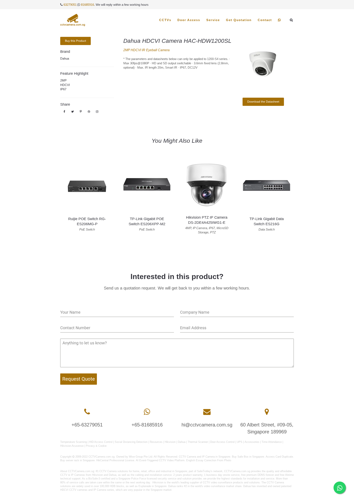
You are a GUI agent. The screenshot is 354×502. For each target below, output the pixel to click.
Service (213, 20)
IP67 (63, 89)
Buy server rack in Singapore (77, 460)
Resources (156, 441)
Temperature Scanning (73, 441)
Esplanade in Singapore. (152, 486)
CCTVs (165, 20)
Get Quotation (239, 20)
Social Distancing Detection (131, 441)
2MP (63, 80)
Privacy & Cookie (96, 445)
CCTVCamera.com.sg (81, 471)
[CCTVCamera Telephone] (87, 412)
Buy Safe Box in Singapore (248, 456)
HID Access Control (100, 441)
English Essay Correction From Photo (208, 460)
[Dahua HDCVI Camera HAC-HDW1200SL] (263, 64)
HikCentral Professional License (115, 460)
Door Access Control (222, 441)
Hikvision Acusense (72, 445)
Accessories (252, 441)
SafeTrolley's (204, 471)
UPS (239, 441)
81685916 (87, 4)
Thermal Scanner (198, 441)
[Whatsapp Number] (147, 412)
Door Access (188, 20)
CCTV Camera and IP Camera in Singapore (204, 456)
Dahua (64, 58)
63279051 (70, 4)
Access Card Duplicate (279, 456)
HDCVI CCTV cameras (73, 489)
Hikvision (170, 441)
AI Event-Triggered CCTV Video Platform (160, 460)
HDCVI (65, 85)
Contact (265, 20)
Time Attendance (272, 441)
